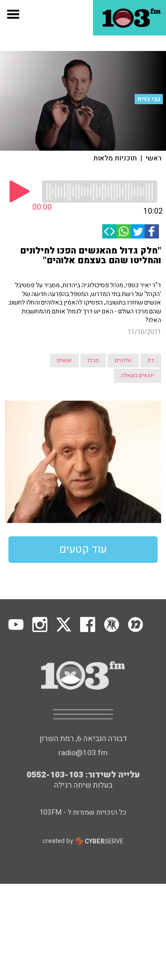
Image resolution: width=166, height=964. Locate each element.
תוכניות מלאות (115, 158)
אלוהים (123, 360)
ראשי (154, 158)
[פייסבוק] (152, 231)
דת (150, 360)
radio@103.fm (83, 753)
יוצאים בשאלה (137, 375)
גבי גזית (148, 99)
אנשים (64, 360)
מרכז (93, 360)
